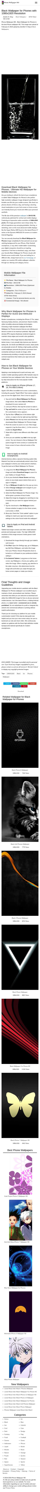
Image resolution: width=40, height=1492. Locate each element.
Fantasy (7, 1434)
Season (23, 1459)
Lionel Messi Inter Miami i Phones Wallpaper (18, 1388)
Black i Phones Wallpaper (20, 918)
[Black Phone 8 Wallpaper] (20, 735)
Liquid (6, 1446)
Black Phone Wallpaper (20, 992)
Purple (6, 1456)
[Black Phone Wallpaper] (20, 957)
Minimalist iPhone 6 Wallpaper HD (15, 1333)
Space (6, 1462)
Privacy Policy (15, 1471)
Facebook (16, 683)
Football (23, 1437)
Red (5, 1459)
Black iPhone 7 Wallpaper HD (20, 1140)
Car (5, 1425)
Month (23, 1446)
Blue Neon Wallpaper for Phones (14, 1288)
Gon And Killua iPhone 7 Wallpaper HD (16, 1242)
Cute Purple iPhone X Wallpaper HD (16, 1196)
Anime (6, 1419)
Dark (5, 1431)
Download (20, 691)
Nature (6, 1452)
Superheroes (8, 1465)
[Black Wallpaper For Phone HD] (20, 1031)
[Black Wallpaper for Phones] (20, 108)
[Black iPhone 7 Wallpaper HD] (20, 1105)
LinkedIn (17, 686)
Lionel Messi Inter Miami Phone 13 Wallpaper (19, 1398)
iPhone (23, 1443)
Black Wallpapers (21, 17)
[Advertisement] (20, 51)
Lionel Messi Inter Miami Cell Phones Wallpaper (19, 1404)
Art (21, 1419)
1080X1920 (10, 673)
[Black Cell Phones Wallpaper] (20, 809)
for (24, 673)
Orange (23, 1452)
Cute (22, 1428)
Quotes (23, 1456)
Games (6, 1440)
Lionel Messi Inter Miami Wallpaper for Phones (19, 1401)
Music (22, 1449)
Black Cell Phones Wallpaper (20, 844)
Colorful (23, 1425)
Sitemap (24, 1471)
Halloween (7, 1443)
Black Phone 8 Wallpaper (20, 770)
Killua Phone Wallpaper (11, 1379)
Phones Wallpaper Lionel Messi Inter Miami (18, 1410)
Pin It (24, 686)
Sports (23, 1462)
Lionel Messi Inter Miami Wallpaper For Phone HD (20, 1391)
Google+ (32, 683)
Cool (5, 1428)
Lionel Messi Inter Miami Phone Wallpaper (18, 1407)
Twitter (8, 683)
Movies (6, 1449)
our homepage (28, 258)
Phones (29, 673)
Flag (22, 1434)
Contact (13, 1469)
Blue (22, 1422)
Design (23, 1431)
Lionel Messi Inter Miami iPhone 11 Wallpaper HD (20, 1395)
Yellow (23, 1465)
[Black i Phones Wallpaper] (20, 883)
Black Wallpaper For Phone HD (20, 1066)
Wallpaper (6, 677)
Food (6, 1437)
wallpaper (23, 215)
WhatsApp (24, 683)
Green (23, 1440)
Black (18, 673)
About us (6, 1469)
